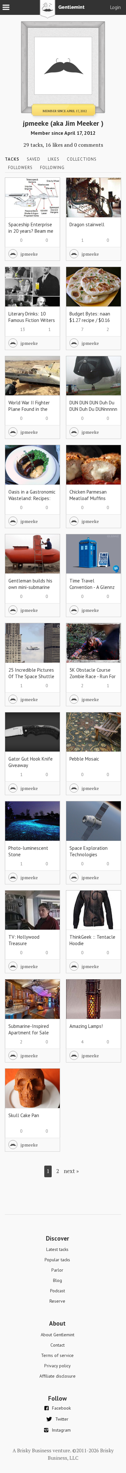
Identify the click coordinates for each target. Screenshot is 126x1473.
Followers (20, 167)
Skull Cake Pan (23, 1115)
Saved (33, 159)
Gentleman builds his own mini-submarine (30, 584)
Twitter (61, 1419)
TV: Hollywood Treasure (23, 940)
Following (52, 167)
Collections (82, 159)
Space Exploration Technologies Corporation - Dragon (90, 854)
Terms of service (57, 1355)
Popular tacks (57, 1260)
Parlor (57, 1270)
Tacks (12, 159)
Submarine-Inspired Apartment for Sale (28, 1029)
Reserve (57, 1301)
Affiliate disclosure (57, 1376)
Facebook (61, 1408)
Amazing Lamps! (86, 1026)
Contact (57, 1345)
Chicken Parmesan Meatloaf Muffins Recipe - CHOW (88, 498)
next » (71, 1171)
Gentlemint (63, 11)
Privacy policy (57, 1366)
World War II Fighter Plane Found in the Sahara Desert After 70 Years (29, 412)
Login (115, 7)
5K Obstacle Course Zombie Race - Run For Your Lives (92, 676)
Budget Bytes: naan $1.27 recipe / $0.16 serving (89, 320)
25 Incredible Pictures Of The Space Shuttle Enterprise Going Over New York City (31, 679)
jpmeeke (29, 254)
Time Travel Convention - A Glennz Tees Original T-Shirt (92, 587)
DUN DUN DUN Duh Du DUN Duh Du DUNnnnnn (93, 406)
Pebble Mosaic (84, 759)
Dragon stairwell (86, 224)
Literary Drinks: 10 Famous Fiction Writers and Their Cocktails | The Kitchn (31, 323)
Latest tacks (57, 1249)
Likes (53, 159)
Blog (57, 1280)
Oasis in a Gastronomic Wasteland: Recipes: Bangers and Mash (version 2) (32, 501)
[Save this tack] (49, 200)
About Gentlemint (57, 1335)
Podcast (57, 1291)
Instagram (61, 1430)
